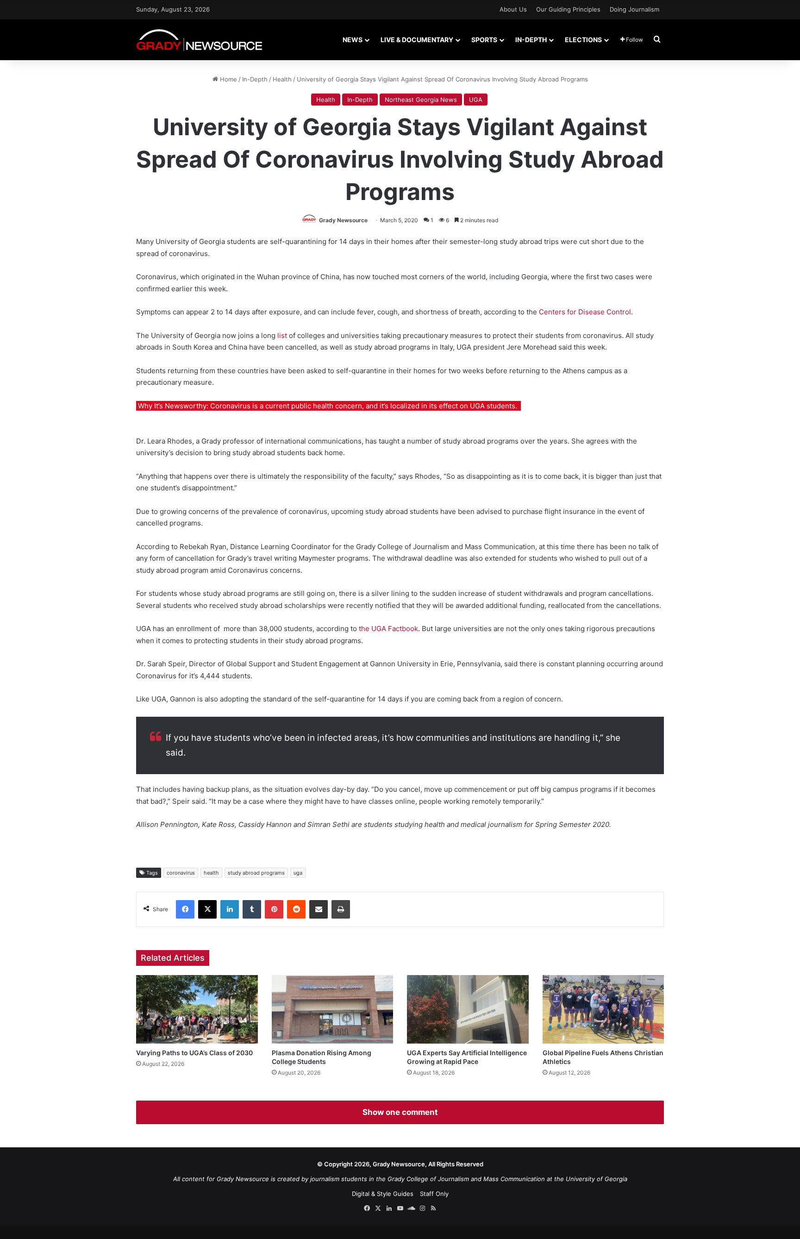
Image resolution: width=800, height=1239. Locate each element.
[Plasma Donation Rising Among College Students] (333, 1009)
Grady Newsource (343, 220)
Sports (484, 40)
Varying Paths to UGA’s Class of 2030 (194, 1053)
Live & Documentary (417, 40)
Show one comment (400, 1112)
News (352, 40)
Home (227, 79)
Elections (583, 40)
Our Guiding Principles (568, 9)
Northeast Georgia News (421, 99)
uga (298, 873)
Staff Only (434, 1193)
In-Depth (531, 40)
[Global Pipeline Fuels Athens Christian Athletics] (603, 1009)
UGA (475, 99)
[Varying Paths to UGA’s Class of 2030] (197, 1009)
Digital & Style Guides (382, 1193)
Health (282, 79)
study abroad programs (256, 873)
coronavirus (181, 873)
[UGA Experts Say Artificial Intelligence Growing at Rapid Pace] (468, 1009)
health (211, 873)
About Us (513, 9)
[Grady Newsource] (199, 39)
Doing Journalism (634, 9)
